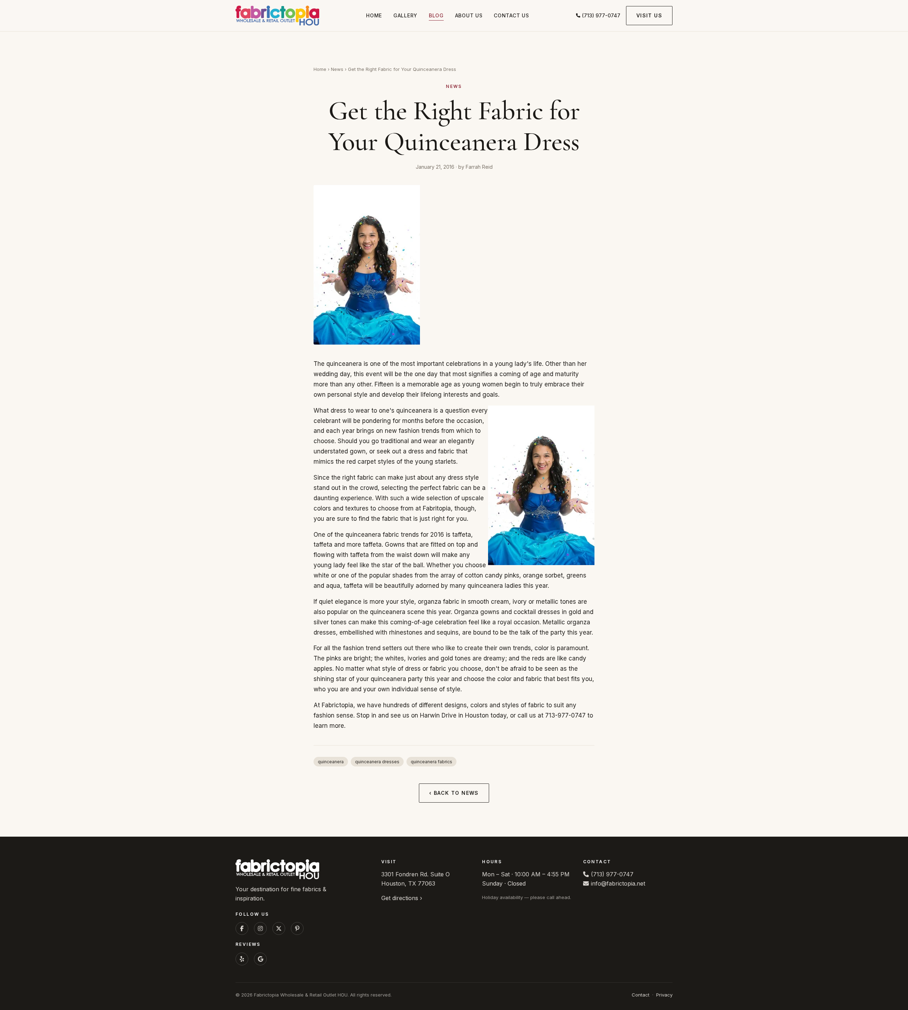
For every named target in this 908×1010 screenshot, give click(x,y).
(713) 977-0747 (601, 15)
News (337, 69)
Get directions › (401, 898)
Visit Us (649, 15)
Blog (436, 15)
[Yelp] (242, 959)
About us (469, 15)
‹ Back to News (454, 793)
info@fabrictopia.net (618, 883)
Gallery (405, 15)
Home (374, 15)
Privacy (664, 995)
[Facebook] (242, 928)
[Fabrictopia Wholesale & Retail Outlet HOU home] (277, 16)
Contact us (511, 15)
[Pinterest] (297, 928)
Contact (640, 995)
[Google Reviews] (260, 959)
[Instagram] (260, 928)
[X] (278, 928)
